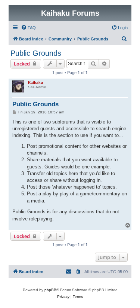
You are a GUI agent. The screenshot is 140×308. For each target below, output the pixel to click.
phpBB (50, 290)
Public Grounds (35, 53)
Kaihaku (35, 82)
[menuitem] (28, 27)
